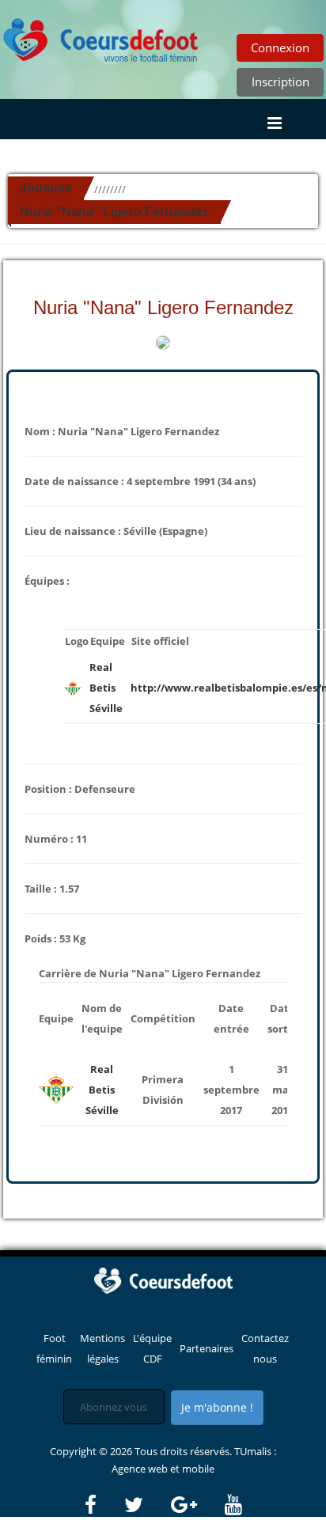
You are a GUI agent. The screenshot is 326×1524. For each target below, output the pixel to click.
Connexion (280, 47)
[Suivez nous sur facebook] (103, 1505)
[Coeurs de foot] (101, 35)
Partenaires (206, 1348)
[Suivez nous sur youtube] (233, 1505)
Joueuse (46, 188)
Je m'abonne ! (217, 1407)
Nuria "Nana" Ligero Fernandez (114, 211)
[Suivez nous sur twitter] (146, 1505)
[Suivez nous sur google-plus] (196, 1505)
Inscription (280, 81)
